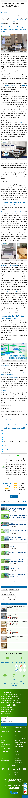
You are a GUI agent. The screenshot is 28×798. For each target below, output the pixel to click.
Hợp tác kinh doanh (19, 735)
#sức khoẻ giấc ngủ (14, 589)
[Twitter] (24, 769)
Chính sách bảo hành (19, 737)
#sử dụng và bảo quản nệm (7, 594)
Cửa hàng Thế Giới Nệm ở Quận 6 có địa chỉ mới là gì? (17, 567)
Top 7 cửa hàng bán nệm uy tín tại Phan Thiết (17, 531)
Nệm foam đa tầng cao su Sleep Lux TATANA (15, 614)
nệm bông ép (24, 85)
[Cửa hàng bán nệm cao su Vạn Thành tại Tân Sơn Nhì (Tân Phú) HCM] (5, 509)
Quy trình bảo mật (19, 744)
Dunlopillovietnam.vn (19, 755)
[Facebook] (7, 769)
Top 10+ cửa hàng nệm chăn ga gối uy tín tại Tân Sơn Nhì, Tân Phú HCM (18, 516)
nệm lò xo (13, 85)
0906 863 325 (18, 439)
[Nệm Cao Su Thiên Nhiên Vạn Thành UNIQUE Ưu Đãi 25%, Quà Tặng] (4, 624)
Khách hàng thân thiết (19, 733)
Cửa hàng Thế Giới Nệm (16, 1)
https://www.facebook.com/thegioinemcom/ (16, 425)
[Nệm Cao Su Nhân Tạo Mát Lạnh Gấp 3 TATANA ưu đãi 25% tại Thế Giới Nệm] (4, 639)
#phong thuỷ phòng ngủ (7, 592)
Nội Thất (3, 740)
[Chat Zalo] (25, 784)
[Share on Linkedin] (25, 501)
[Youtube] (14, 769)
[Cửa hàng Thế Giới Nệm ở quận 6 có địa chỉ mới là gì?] (5, 568)
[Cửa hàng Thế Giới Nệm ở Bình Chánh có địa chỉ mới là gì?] (5, 561)
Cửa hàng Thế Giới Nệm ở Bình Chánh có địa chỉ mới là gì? (17, 560)
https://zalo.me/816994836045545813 (15, 449)
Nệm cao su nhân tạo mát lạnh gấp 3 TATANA (15, 637)
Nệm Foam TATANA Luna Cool (14, 644)
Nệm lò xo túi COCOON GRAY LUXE (9, 265)
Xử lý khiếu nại (18, 731)
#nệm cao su (19, 597)
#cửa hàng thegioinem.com (7, 597)
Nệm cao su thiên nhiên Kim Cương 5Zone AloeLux (17, 629)
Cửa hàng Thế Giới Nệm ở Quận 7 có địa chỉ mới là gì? (17, 575)
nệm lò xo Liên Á (10, 106)
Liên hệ (2, 758)
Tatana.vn (17, 758)
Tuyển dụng (3, 756)
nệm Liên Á (20, 122)
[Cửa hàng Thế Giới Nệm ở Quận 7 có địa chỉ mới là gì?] (5, 575)
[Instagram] (17, 769)
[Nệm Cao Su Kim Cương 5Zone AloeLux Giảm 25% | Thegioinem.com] (4, 631)
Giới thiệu (3, 755)
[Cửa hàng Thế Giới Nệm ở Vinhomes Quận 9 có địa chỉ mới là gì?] (5, 538)
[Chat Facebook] (25, 788)
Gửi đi (14, 724)
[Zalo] (3, 769)
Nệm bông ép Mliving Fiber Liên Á (9, 291)
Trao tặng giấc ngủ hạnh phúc (7, 711)
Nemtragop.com (18, 756)
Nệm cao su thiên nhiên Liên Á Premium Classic (12, 212)
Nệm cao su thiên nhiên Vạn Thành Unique (17, 621)
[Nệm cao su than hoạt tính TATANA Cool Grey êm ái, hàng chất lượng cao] (4, 609)
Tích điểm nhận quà (5, 713)
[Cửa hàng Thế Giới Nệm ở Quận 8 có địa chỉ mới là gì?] (5, 553)
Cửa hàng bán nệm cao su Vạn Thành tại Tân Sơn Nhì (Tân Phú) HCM (17, 509)
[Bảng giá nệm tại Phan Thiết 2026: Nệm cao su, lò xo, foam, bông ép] (5, 524)
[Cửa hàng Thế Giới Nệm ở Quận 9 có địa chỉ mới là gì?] (5, 546)
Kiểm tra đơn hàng (19, 746)
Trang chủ (4, 1)
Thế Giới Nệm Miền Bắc (20, 762)
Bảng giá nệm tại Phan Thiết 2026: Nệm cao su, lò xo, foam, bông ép (18, 523)
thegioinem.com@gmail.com (13, 451)
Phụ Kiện (3, 738)
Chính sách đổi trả (19, 740)
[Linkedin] (20, 769)
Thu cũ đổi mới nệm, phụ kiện (7, 709)
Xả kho (2, 742)
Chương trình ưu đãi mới (6, 707)
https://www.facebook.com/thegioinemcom (12, 447)
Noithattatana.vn (18, 760)
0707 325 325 (19, 437)
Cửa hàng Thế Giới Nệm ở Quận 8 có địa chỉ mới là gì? (17, 553)
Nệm (2, 733)
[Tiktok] (10, 769)
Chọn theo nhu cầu (5, 731)
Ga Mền (2, 735)
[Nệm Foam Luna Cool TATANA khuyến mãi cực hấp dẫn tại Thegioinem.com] (4, 646)
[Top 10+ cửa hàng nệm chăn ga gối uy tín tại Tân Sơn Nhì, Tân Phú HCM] (5, 516)
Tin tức (8, 1)
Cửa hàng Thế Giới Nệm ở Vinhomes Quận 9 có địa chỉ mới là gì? (18, 538)
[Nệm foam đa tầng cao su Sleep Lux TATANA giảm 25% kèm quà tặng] (4, 616)
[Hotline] (25, 792)
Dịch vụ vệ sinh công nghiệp (5, 745)
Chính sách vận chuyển (20, 738)
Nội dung (4, 12)
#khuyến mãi (4, 589)
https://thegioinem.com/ (11, 419)
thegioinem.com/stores (15, 702)
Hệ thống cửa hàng (5, 760)
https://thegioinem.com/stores (9, 443)
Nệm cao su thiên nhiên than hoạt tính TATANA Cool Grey (16, 607)
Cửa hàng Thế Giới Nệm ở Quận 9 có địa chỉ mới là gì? (17, 545)
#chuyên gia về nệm (19, 592)
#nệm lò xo (4, 599)
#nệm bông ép (12, 599)
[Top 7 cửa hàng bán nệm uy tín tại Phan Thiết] (5, 531)
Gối (1, 737)
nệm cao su (8, 85)
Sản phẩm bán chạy (5, 748)
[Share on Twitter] (23, 501)
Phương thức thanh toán (20, 742)
